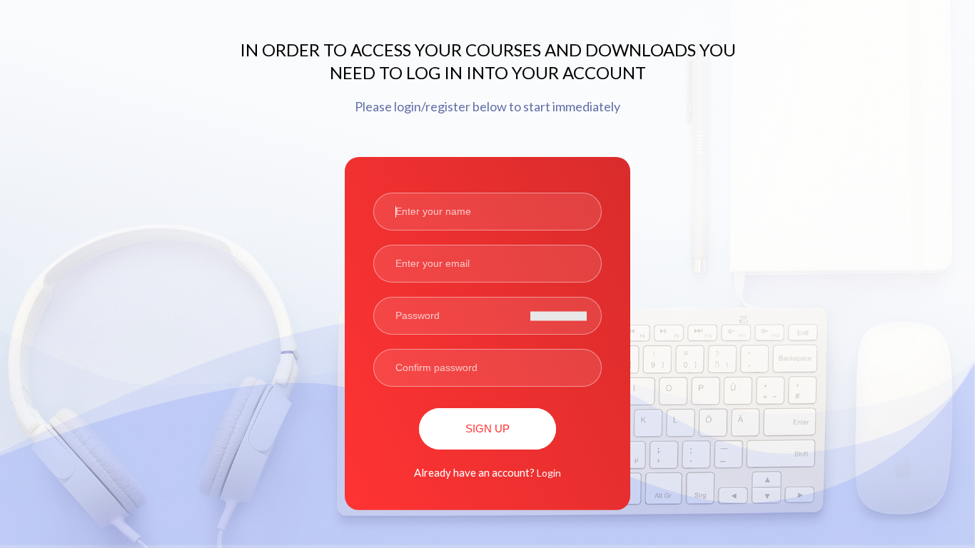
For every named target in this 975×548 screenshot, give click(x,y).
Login (549, 473)
